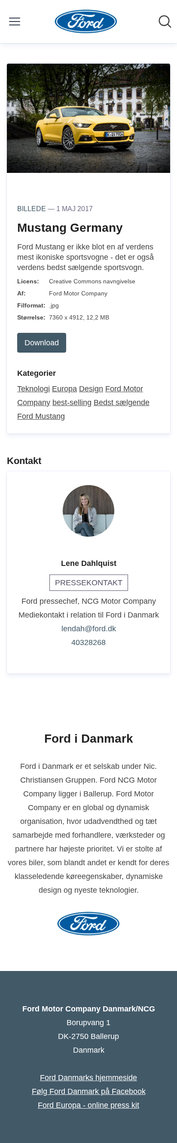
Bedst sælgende (122, 402)
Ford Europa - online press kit (88, 1105)
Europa (64, 388)
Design (91, 388)
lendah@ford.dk (88, 628)
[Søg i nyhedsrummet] (165, 21)
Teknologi (33, 388)
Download (41, 342)
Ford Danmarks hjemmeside (88, 1077)
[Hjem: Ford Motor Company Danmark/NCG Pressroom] (86, 21)
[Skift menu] (14, 21)
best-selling (72, 402)
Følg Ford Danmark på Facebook (89, 1091)
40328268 (88, 642)
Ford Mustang (41, 416)
